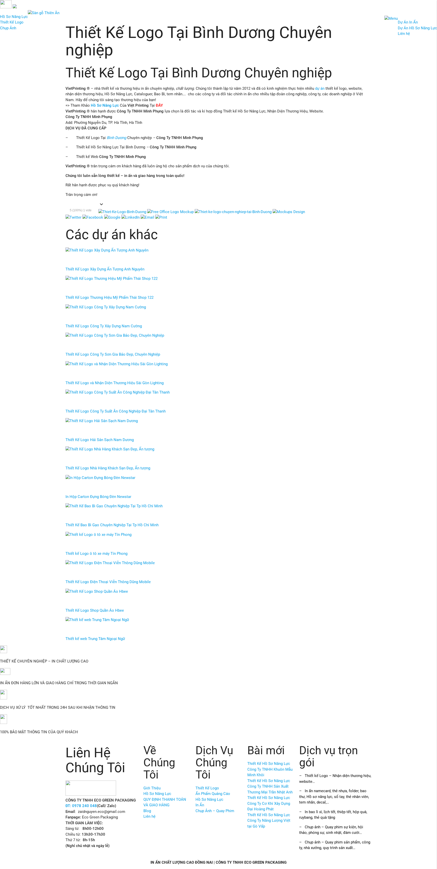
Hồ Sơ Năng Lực (14, 16)
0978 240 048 (84, 806)
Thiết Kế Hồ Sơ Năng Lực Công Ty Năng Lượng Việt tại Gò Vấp (268, 821)
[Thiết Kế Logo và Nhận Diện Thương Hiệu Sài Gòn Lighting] (116, 364)
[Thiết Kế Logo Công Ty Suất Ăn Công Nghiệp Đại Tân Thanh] (117, 392)
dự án (319, 88)
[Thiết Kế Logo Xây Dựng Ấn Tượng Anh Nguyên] (106, 250)
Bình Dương (116, 137)
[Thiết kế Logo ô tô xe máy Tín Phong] (98, 534)
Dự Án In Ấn (408, 22)
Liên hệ (404, 33)
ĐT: (68, 806)
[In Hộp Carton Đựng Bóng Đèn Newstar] (100, 477)
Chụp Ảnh (8, 28)
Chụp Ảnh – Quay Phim (214, 811)
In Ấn (199, 805)
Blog (147, 811)
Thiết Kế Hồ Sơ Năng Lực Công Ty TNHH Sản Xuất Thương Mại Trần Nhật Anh (270, 786)
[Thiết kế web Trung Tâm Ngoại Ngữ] (97, 620)
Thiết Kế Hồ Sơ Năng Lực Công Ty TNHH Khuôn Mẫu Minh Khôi (270, 769)
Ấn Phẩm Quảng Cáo (212, 793)
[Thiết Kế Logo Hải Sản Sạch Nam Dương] (101, 421)
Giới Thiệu (152, 788)
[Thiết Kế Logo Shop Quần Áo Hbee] (96, 591)
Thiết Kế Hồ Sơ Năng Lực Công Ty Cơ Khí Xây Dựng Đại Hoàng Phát (268, 803)
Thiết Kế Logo (12, 22)
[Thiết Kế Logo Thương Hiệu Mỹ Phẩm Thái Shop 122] (111, 278)
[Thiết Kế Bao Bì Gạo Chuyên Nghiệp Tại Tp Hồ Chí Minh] (114, 506)
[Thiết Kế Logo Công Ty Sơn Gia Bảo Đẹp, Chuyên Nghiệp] (114, 335)
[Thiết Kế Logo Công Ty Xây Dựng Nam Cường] (105, 307)
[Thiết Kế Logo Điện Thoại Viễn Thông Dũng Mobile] (110, 563)
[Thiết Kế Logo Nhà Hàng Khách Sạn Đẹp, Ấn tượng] (109, 449)
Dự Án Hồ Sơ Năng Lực (417, 28)
